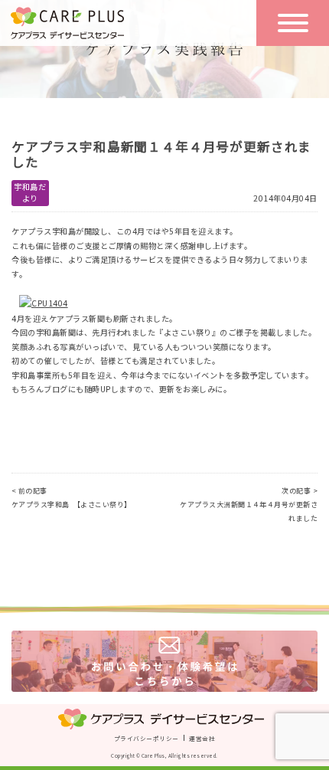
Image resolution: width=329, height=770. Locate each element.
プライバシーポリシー (146, 738)
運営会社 (202, 738)
